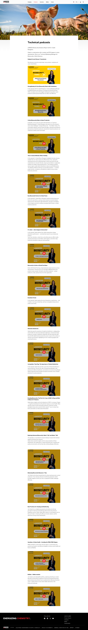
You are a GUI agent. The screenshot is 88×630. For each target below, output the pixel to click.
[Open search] (83, 2)
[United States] (73, 2)
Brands (18, 37)
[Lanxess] (6, 627)
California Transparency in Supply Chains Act (28, 627)
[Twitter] (50, 618)
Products (13, 37)
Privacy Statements (47, 627)
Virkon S (23, 37)
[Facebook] (44, 618)
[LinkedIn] (47, 618)
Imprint (72, 627)
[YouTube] (53, 618)
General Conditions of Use (61, 627)
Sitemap (77, 627)
